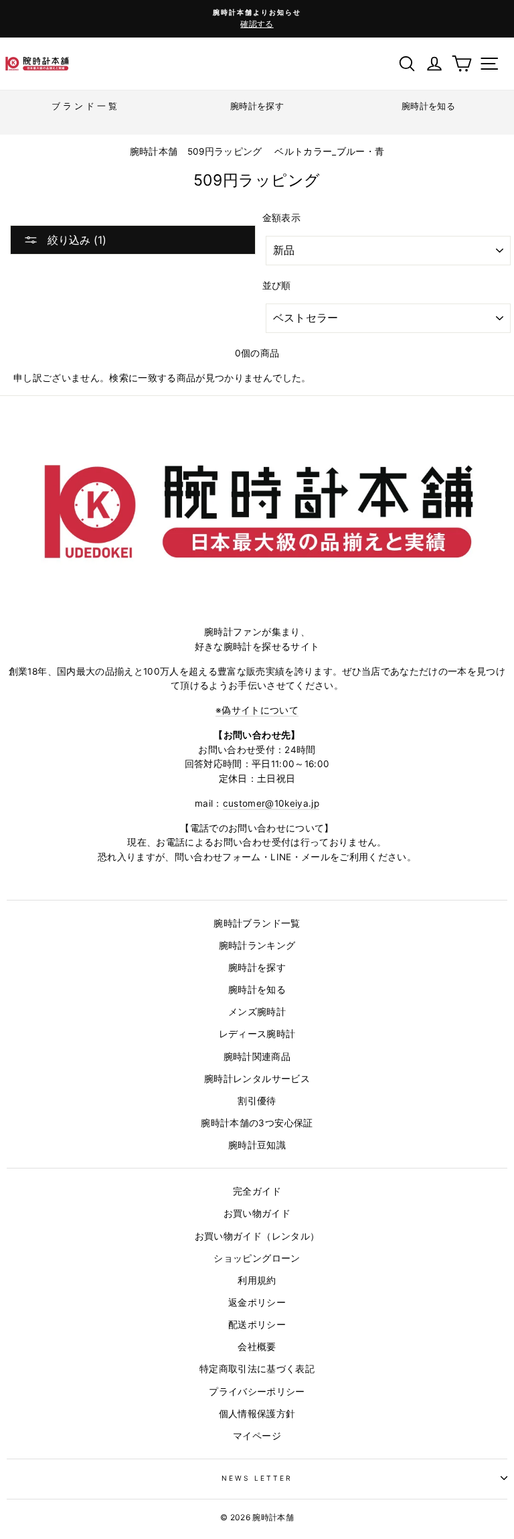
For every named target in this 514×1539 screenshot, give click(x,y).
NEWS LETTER (257, 1478)
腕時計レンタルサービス (257, 1078)
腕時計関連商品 (257, 1056)
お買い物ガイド (257, 1213)
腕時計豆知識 (257, 1145)
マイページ (257, 1435)
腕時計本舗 (155, 151)
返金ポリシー (257, 1302)
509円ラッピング (224, 151)
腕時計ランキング (257, 945)
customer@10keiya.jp (271, 803)
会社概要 (257, 1346)
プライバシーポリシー (257, 1391)
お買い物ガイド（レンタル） (257, 1236)
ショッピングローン (256, 1258)
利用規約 (257, 1280)
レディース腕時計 (257, 1033)
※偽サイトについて (257, 710)
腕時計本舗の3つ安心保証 (257, 1123)
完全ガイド (257, 1191)
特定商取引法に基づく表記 (257, 1368)
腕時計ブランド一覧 (256, 923)
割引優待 (257, 1100)
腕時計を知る (257, 989)
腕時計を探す (257, 967)
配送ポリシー (257, 1324)
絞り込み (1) (75, 240)
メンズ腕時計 (257, 1011)
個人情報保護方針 (257, 1413)
